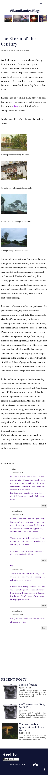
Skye (14, 469)
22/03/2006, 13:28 (17, 569)
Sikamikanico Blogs (30, 771)
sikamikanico (17, 511)
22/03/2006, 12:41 (17, 514)
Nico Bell (21, 765)
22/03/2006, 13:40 (17, 614)
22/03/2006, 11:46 (17, 472)
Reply (44, 505)
